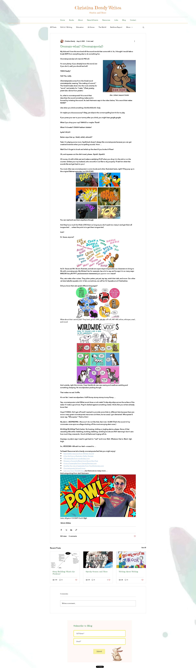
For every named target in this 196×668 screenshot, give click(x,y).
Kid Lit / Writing (66, 27)
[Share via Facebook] (61, 530)
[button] (143, 27)
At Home (91, 27)
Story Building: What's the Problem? (64, 572)
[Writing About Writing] (131, 559)
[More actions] (134, 41)
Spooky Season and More (97, 571)
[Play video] (98, 495)
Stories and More (97, 12)
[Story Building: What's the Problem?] (65, 559)
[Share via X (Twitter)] (66, 530)
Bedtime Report (116, 27)
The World (102, 27)
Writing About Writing (128, 571)
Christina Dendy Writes (98, 7)
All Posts (53, 27)
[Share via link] (76, 530)
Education (80, 27)
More (128, 27)
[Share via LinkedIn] (71, 530)
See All (143, 548)
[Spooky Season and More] (98, 559)
